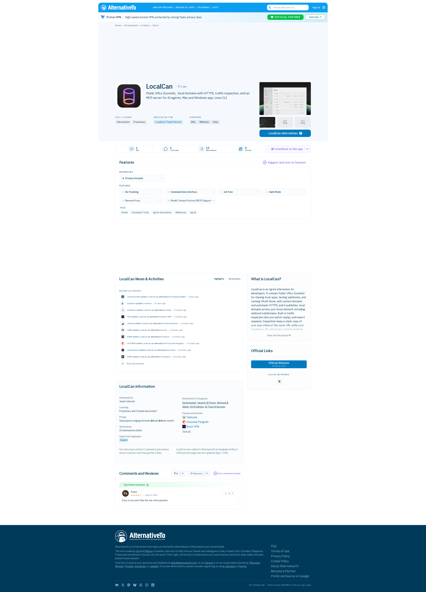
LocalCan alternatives (283, 133)
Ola (138, 551)
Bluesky (119, 566)
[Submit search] (270, 7)
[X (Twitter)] (122, 585)
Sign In (316, 7)
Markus (148, 551)
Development (189, 402)
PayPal (242, 566)
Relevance (198, 473)
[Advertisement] (213, 53)
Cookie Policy (280, 561)
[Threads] (140, 585)
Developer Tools (140, 212)
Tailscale (191, 417)
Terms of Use (280, 551)
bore (165, 330)
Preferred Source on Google (290, 576)
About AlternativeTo (285, 566)
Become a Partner (283, 571)
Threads (128, 566)
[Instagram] (146, 585)
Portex (172, 350)
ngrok (193, 212)
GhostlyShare (171, 323)
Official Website (279, 364)
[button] (182, 86)
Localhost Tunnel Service (168, 121)
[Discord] (116, 585)
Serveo (166, 336)
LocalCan (151, 296)
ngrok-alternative (162, 212)
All (177, 473)
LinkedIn (154, 566)
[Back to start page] (123, 7)
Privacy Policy (280, 556)
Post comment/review (229, 473)
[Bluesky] (134, 585)
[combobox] (288, 7)
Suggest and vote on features (287, 162)
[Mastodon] (128, 585)
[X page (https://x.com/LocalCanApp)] (279, 381)
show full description (279, 335)
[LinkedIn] (152, 585)
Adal (169, 310)
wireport (166, 356)
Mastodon (254, 562)
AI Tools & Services (215, 406)
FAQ (274, 546)
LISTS (215, 7)
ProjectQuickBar (178, 296)
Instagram (140, 566)
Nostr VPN (166, 316)
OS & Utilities (197, 406)
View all (186, 431)
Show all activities (135, 363)
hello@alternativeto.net (184, 562)
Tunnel (124, 212)
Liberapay (230, 566)
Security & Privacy (207, 402)
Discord (209, 562)
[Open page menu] (323, 7)
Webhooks (180, 212)
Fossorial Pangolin (175, 343)
